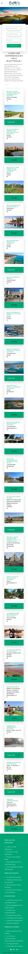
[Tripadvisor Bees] (17, 949)
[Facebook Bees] (10, 949)
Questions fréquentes (14, 920)
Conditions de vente (13, 915)
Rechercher (14, 46)
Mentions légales (12, 923)
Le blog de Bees (12, 943)
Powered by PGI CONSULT (18, 952)
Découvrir (14, 160)
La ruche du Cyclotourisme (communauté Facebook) (14, 938)
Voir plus (6, 84)
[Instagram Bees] (13, 949)
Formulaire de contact (14, 946)
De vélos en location (13, 877)
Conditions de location (14, 918)
